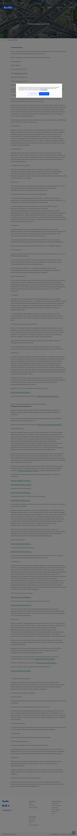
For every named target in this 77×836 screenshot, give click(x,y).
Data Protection (44, 89)
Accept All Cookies (44, 93)
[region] (39, 91)
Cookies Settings (33, 93)
